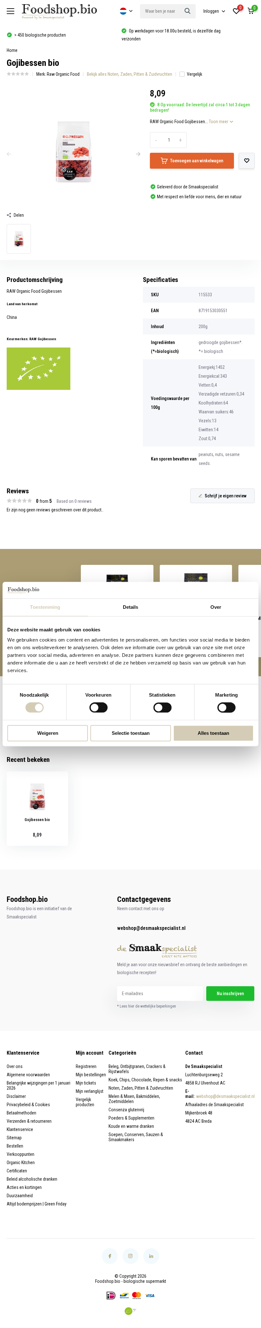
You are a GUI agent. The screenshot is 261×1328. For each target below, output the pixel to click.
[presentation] (9, 154)
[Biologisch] (130, 1311)
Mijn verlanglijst (89, 1091)
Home (12, 50)
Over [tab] (215, 607)
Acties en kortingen (24, 1187)
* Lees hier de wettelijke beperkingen (146, 1006)
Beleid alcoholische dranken (32, 1179)
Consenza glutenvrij (126, 1109)
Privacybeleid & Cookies (28, 1104)
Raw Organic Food (63, 74)
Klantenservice (20, 1129)
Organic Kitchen (21, 1162)
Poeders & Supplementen (131, 1118)
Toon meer (219, 121)
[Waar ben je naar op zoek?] (188, 11)
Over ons (15, 1066)
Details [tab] (130, 607)
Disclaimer (16, 1096)
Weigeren (47, 733)
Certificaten (17, 1170)
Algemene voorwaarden (28, 1074)
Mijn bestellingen (91, 1074)
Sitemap (14, 1137)
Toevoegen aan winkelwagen (196, 160)
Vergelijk (194, 74)
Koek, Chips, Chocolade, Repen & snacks (145, 1079)
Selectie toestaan (131, 733)
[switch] (98, 708)
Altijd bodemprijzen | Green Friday (37, 1203)
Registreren (86, 1066)
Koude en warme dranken (131, 1126)
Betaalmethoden (21, 1112)
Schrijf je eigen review (225, 495)
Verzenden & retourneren (29, 1121)
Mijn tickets (86, 1083)
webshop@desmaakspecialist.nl (151, 928)
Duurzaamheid (20, 1195)
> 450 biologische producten (39, 35)
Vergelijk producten (85, 1102)
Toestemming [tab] (45, 607)
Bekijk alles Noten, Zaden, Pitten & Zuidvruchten (129, 74)
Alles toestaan (213, 733)
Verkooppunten (20, 1154)
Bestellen (15, 1146)
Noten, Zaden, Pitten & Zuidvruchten (141, 1088)
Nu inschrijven (230, 993)
